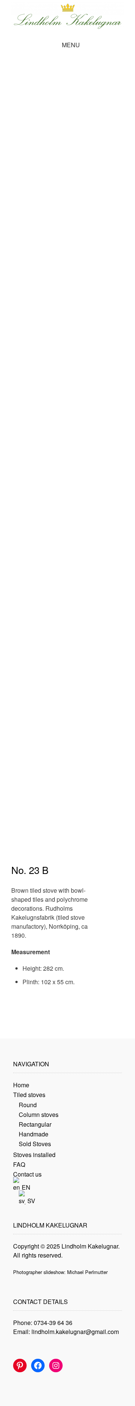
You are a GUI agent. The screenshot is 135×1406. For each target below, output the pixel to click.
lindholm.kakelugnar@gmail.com (75, 1331)
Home (21, 1085)
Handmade (33, 1134)
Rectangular (35, 1124)
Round (28, 1104)
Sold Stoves (35, 1143)
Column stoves (38, 1114)
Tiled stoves (29, 1094)
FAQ (19, 1164)
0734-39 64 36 (53, 1322)
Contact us (27, 1174)
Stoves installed (34, 1154)
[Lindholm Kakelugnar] (67, 15)
